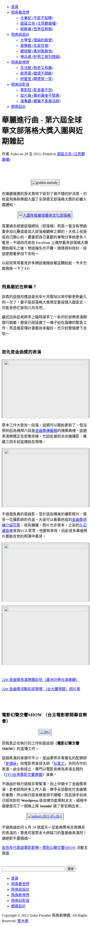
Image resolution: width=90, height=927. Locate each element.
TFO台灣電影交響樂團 (24, 775)
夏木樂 (22, 921)
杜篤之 (59, 764)
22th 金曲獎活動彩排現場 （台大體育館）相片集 (41, 689)
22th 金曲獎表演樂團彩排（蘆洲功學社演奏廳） (40, 680)
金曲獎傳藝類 (46, 431)
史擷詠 (11, 764)
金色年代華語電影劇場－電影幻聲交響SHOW (39, 848)
